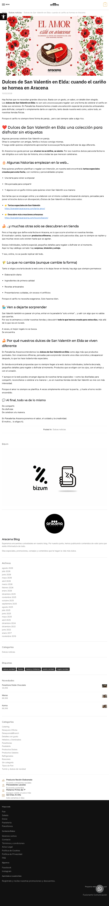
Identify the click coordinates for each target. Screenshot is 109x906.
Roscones (6, 759)
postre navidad (48, 669)
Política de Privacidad (12, 854)
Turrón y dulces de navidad (14, 769)
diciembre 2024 (9, 623)
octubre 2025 (8, 600)
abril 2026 (6, 581)
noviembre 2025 (9, 597)
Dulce (4, 819)
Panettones (7, 743)
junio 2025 (6, 613)
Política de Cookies (11, 850)
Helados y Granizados (11, 740)
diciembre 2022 (9, 626)
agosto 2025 (7, 607)
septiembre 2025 (9, 604)
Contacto (6, 839)
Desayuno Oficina (9, 730)
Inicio (4, 12)
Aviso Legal (7, 847)
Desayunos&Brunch (10, 733)
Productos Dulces (9, 749)
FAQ (4, 858)
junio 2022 (6, 630)
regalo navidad (62, 669)
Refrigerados (7, 756)
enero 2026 (7, 591)
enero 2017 (7, 633)
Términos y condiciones (13, 843)
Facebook (6, 867)
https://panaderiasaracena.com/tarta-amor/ (25, 208)
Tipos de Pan (7, 765)
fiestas (20, 669)
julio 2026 (6, 571)
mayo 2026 (7, 578)
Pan (4, 811)
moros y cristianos (33, 669)
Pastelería (6, 746)
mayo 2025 (7, 617)
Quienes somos (9, 836)
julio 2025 (6, 610)
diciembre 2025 (9, 594)
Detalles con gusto (10, 736)
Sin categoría (7, 762)
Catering (5, 727)
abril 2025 (6, 620)
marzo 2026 (7, 584)
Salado (5, 815)
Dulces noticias (15, 12)
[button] (100, 889)
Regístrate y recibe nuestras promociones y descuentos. (28, 881)
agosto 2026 (7, 568)
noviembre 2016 (9, 636)
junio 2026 (6, 574)
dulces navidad (9, 669)
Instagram (6, 871)
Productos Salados (10, 752)
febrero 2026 (7, 587)
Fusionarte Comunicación (95, 895)
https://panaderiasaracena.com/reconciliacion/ (26, 218)
